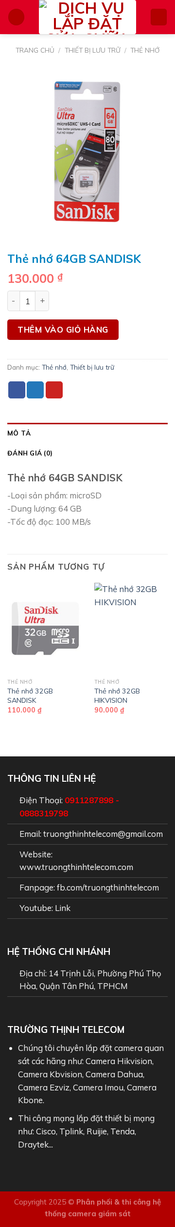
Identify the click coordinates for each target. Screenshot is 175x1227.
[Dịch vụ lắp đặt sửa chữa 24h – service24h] (87, 17)
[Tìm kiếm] (159, 17)
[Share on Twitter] (35, 389)
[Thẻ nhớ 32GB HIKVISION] (132, 628)
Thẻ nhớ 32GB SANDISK (30, 696)
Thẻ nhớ (144, 50)
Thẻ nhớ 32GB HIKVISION (117, 696)
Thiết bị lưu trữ (93, 50)
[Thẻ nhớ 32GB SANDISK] (45, 628)
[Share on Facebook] (16, 389)
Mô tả (19, 433)
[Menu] (16, 17)
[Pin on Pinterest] (54, 389)
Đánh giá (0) (29, 453)
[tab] (87, 433)
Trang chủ (35, 50)
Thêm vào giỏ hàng (63, 329)
